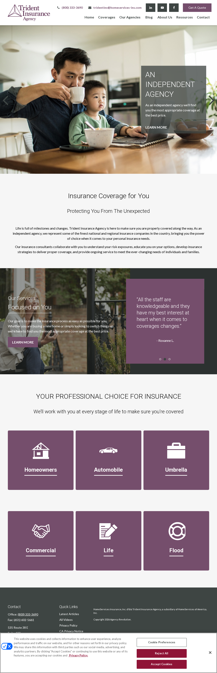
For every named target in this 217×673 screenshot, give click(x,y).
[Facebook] (174, 7)
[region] (108, 653)
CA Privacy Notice (71, 631)
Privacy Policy (68, 625)
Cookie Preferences (161, 642)
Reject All (161, 653)
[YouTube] (162, 7)
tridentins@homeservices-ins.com (117, 7)
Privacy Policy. (78, 655)
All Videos (66, 619)
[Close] (210, 652)
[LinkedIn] (150, 7)
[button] (89, 17)
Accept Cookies (161, 664)
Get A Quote (197, 7)
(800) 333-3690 (72, 7)
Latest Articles (69, 614)
